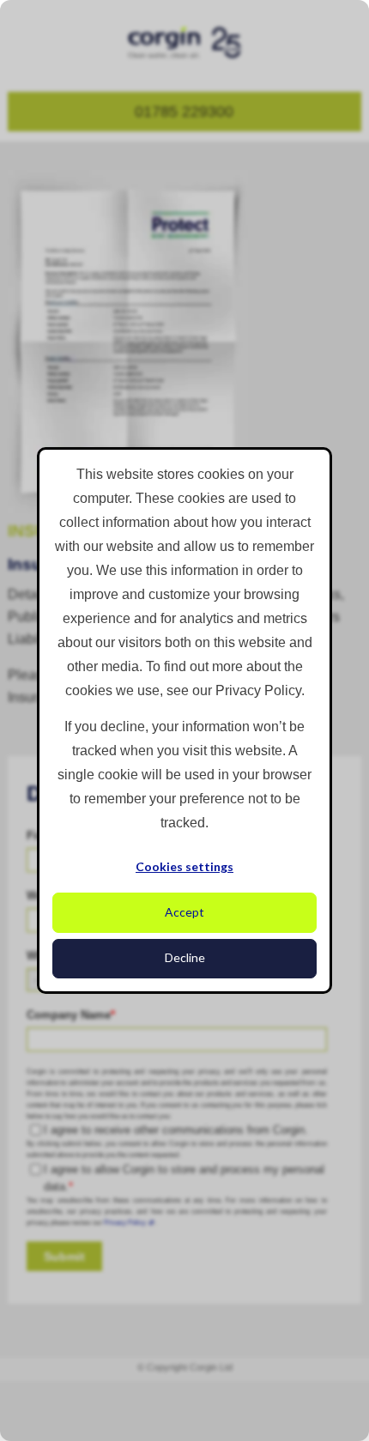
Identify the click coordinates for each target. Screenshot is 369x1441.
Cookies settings (184, 866)
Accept (184, 912)
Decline (185, 957)
